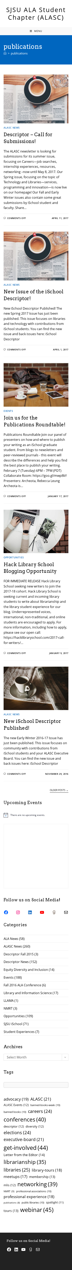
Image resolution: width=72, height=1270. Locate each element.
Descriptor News (16, 962)
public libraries (33, 1202)
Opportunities (14, 557)
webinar (37, 1210)
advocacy (16, 1099)
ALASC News (12, 127)
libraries (17, 1170)
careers (40, 1111)
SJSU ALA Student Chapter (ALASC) (36, 13)
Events (8, 411)
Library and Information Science (28, 993)
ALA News (11, 938)
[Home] (5, 53)
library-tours (47, 1170)
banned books (15, 1112)
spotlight (55, 1202)
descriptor (14, 1126)
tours (11, 1211)
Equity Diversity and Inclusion (26, 969)
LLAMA (9, 1000)
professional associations (33, 1191)
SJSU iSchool (13, 1024)
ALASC (40, 1099)
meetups (15, 1176)
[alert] (36, 815)
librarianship (25, 1162)
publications (19, 53)
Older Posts (59, 790)
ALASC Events (16, 1105)
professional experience (29, 1196)
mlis (10, 1185)
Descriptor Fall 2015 (19, 954)
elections (17, 1132)
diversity (35, 1126)
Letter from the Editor (24, 1154)
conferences (25, 1119)
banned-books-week (45, 1105)
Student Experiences (19, 1032)
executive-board (24, 1139)
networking (37, 1184)
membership (42, 1177)
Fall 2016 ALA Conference (22, 985)
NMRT (8, 1008)
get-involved (26, 1148)
